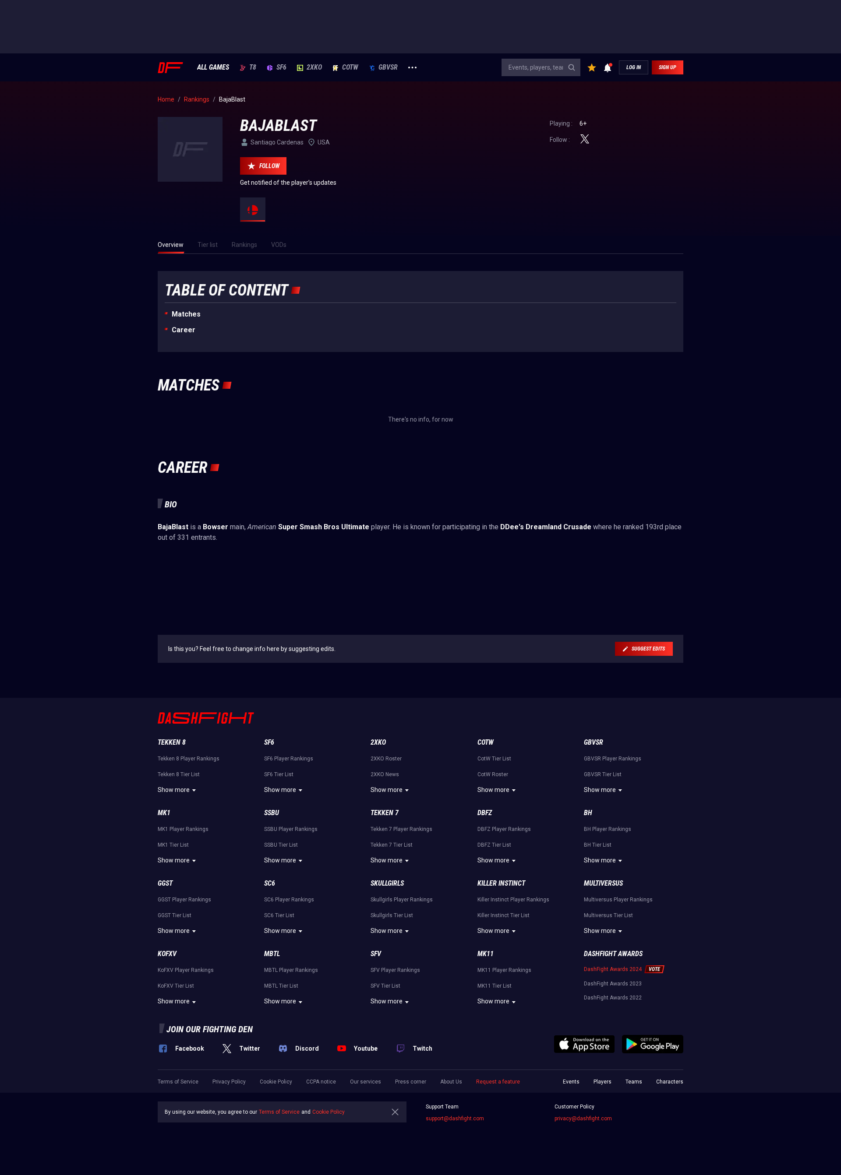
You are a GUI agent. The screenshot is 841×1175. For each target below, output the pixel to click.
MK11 (485, 954)
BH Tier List (597, 845)
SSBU (271, 813)
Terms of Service (178, 1082)
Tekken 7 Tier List (392, 845)
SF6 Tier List (278, 774)
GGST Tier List (174, 915)
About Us (451, 1082)
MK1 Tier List (173, 845)
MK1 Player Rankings (183, 829)
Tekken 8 (172, 742)
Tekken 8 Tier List (179, 774)
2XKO (314, 67)
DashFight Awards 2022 (613, 998)
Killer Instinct (501, 883)
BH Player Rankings (607, 829)
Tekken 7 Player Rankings (401, 829)
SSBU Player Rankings (291, 829)
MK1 (164, 813)
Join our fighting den (209, 1029)
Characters (669, 1082)
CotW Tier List (494, 759)
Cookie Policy (276, 1082)
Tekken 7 (385, 813)
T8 (252, 67)
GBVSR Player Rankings (612, 759)
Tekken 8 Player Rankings (188, 759)
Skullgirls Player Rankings (402, 900)
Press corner (410, 1082)
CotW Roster (492, 774)
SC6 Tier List (279, 915)
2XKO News (385, 774)
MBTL (272, 954)
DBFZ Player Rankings (504, 829)
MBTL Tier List (281, 986)
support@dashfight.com (455, 1118)
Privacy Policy (229, 1082)
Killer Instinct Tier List (503, 915)
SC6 (269, 883)
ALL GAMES (213, 67)
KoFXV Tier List (176, 986)
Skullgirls (387, 883)
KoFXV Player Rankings (186, 970)
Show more (174, 789)
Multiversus (603, 883)
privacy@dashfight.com (583, 1118)
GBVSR (388, 67)
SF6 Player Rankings (288, 759)
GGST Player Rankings (184, 900)
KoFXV (167, 954)
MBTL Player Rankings (291, 970)
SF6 (281, 67)
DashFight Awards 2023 (613, 984)
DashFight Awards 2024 (613, 969)
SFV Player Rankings (395, 970)
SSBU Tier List (281, 845)
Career (183, 330)
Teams (633, 1082)
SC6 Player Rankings (289, 900)
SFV (376, 954)
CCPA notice (321, 1082)
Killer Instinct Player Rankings (513, 900)
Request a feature (498, 1082)
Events (571, 1082)
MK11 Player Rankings (504, 970)
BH (588, 813)
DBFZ (484, 813)
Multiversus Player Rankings (618, 900)
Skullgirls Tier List (392, 915)
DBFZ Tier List (494, 845)
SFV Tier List (385, 986)
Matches (186, 314)
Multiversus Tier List (608, 915)
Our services (365, 1082)
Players (602, 1082)
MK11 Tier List (494, 986)
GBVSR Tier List (603, 774)
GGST (165, 883)
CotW (350, 67)
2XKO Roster (386, 759)
